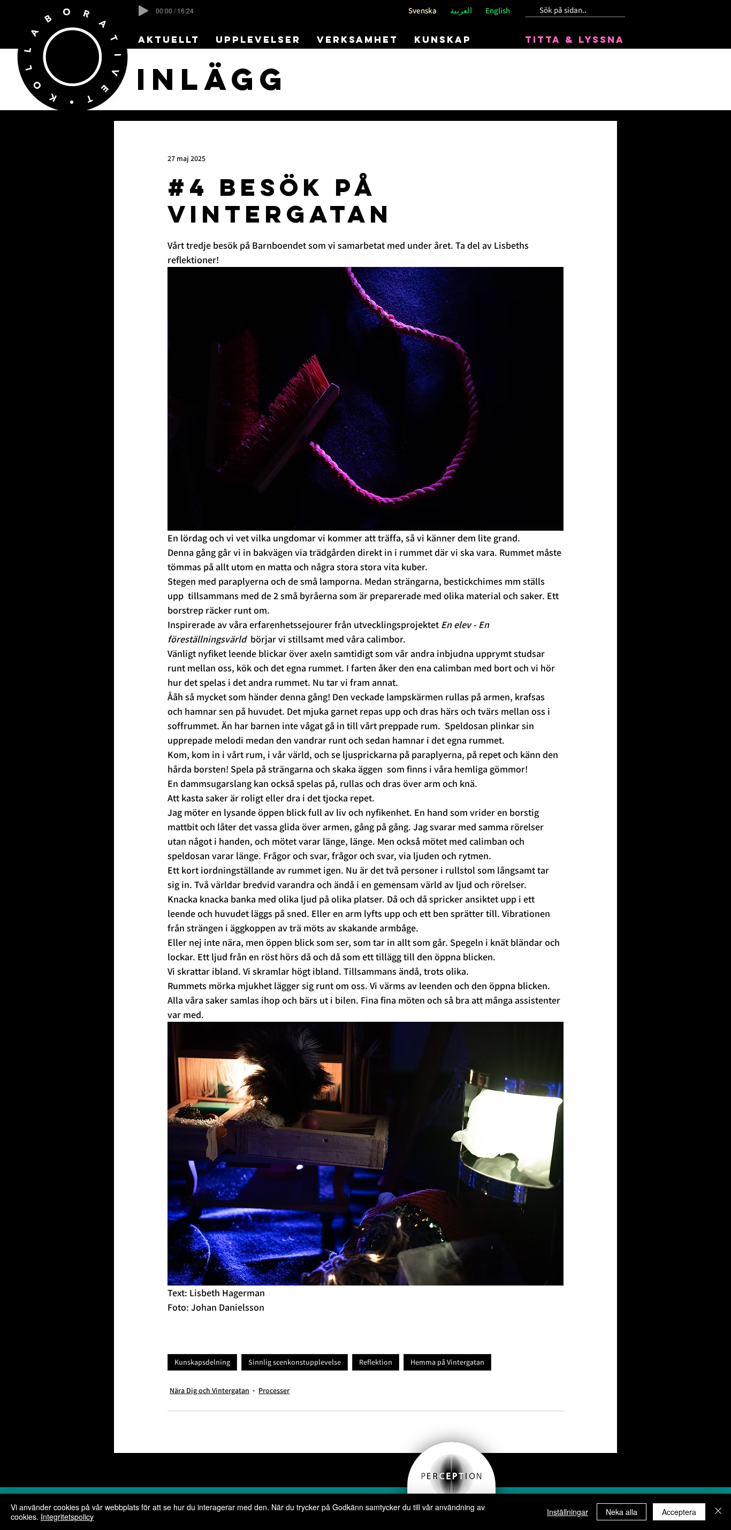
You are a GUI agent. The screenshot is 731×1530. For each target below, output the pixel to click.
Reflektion (375, 1362)
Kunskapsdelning (202, 1362)
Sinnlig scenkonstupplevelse (294, 1362)
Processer (274, 1390)
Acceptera (679, 1511)
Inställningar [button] (567, 1511)
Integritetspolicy (67, 1516)
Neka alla (621, 1511)
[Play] (143, 10)
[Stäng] (718, 1511)
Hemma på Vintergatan (447, 1362)
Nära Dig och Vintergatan (209, 1390)
